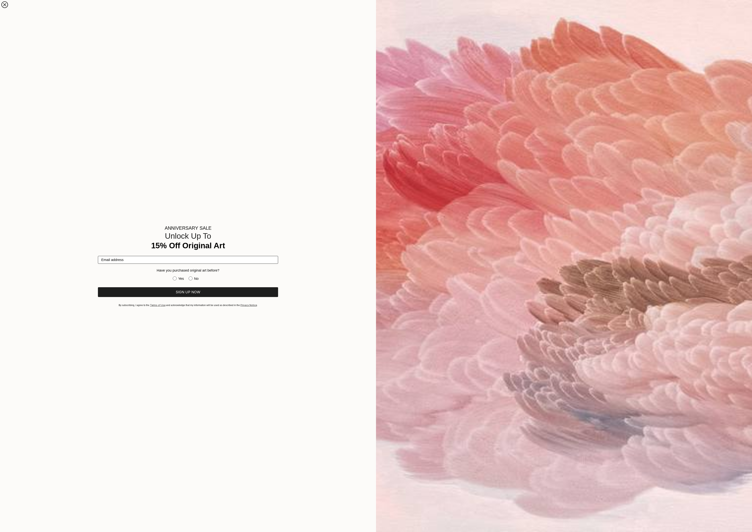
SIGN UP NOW (188, 292)
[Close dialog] (5, 5)
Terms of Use (157, 305)
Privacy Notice (248, 305)
